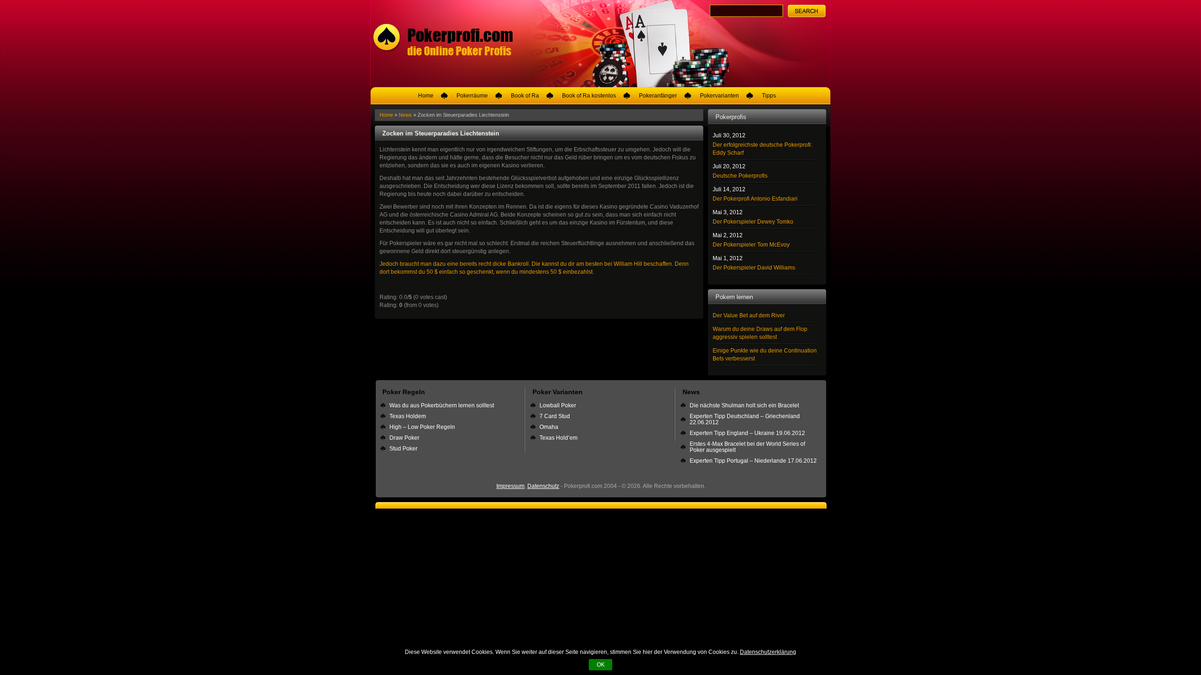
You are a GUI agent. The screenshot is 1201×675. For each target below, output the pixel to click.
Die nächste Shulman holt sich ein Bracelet (744, 405)
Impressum (510, 486)
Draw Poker (404, 438)
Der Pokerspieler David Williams (754, 267)
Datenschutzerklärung (768, 652)
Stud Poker (403, 448)
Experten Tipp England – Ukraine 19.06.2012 (747, 433)
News (405, 115)
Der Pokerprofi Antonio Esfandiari (755, 198)
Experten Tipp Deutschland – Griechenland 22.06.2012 (745, 419)
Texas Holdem (407, 416)
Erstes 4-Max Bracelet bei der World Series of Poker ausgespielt (747, 447)
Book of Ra (525, 95)
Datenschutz (543, 486)
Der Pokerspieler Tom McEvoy (751, 244)
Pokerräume (472, 95)
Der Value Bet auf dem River (749, 315)
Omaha (549, 427)
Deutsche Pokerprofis (740, 175)
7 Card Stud (555, 416)
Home (425, 95)
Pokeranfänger (658, 95)
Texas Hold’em (559, 438)
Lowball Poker (558, 405)
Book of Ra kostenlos (589, 95)
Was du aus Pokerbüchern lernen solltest (441, 405)
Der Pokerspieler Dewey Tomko (753, 221)
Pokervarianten (719, 95)
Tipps (769, 95)
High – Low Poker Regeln (422, 427)
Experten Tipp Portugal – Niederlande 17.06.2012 (753, 461)
